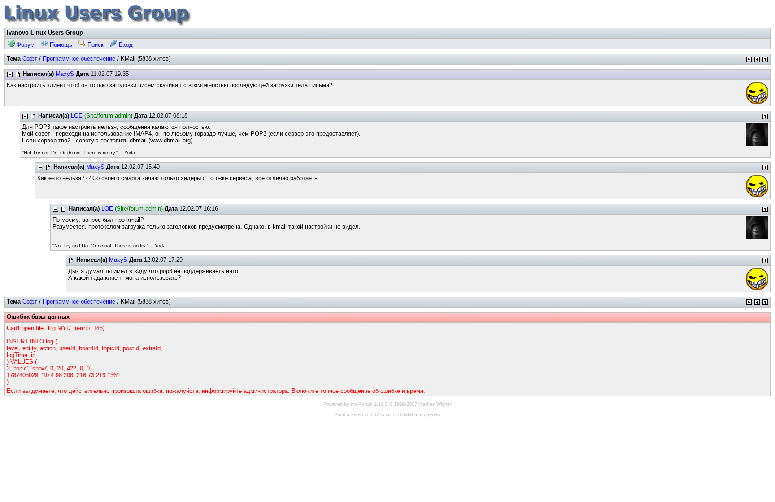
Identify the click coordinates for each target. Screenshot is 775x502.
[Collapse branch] (10, 74)
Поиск (95, 44)
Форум (25, 44)
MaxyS (65, 73)
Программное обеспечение (79, 58)
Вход (125, 44)
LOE (77, 115)
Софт (29, 58)
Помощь (60, 44)
